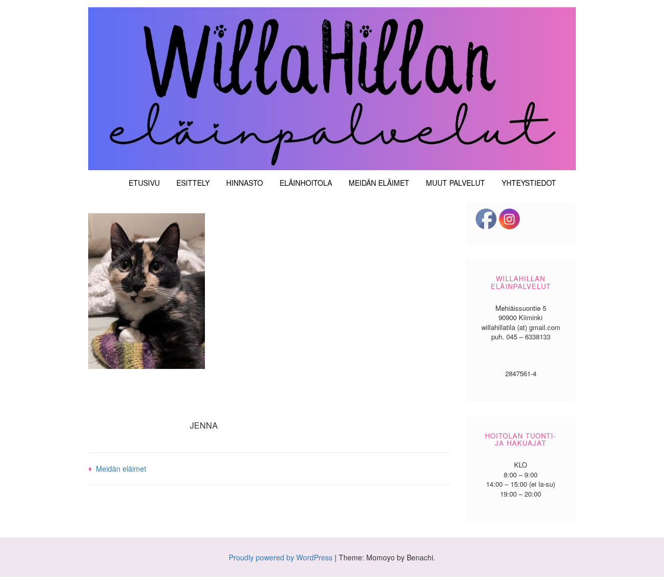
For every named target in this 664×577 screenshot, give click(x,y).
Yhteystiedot (529, 182)
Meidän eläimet (379, 182)
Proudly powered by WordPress (281, 557)
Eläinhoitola (306, 182)
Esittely (193, 182)
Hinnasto (244, 182)
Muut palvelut (455, 182)
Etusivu (144, 182)
